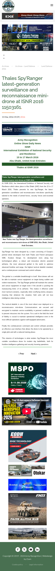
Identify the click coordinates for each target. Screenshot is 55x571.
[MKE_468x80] (27, 46)
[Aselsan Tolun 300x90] (27, 484)
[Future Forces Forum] (27, 37)
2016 (22, 117)
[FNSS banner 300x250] (27, 509)
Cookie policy (17, 564)
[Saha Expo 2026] (27, 28)
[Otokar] (27, 470)
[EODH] (27, 446)
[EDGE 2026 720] (27, 16)
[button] (52, 5)
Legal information (36, 564)
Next (33, 353)
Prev (22, 353)
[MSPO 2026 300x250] (27, 378)
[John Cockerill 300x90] (27, 533)
